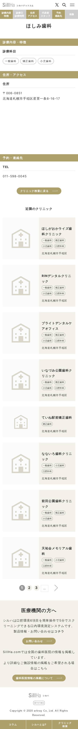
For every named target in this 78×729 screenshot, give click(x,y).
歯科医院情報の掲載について (34, 678)
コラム (13, 724)
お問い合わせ (34, 641)
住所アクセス (32, 14)
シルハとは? (39, 724)
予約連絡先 (58, 14)
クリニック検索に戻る (34, 190)
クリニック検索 (65, 724)
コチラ (59, 631)
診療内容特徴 (6, 14)
